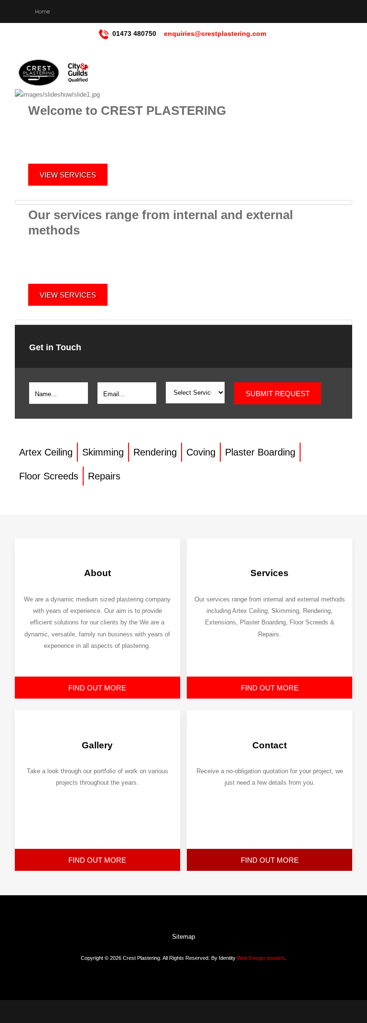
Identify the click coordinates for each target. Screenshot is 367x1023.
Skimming (103, 452)
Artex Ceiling (46, 452)
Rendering (155, 452)
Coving (201, 452)
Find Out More (97, 688)
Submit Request (278, 393)
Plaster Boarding (260, 452)
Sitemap (183, 936)
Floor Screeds (48, 476)
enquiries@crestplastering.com (215, 33)
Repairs (104, 476)
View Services (68, 175)
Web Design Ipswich (260, 958)
